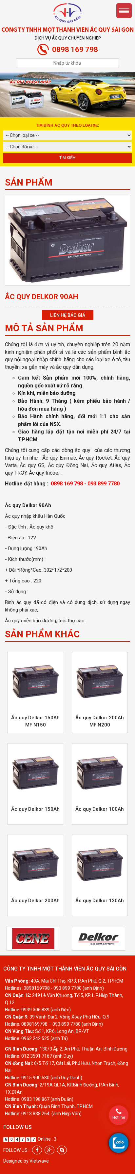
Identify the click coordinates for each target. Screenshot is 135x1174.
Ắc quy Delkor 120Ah (99, 901)
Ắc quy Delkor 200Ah (35, 901)
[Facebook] (37, 1150)
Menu (124, 10)
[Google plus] (49, 1150)
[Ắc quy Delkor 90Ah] (67, 239)
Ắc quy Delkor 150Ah (35, 809)
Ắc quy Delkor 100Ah (99, 809)
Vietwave (39, 1161)
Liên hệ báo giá (67, 315)
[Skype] (62, 1150)
